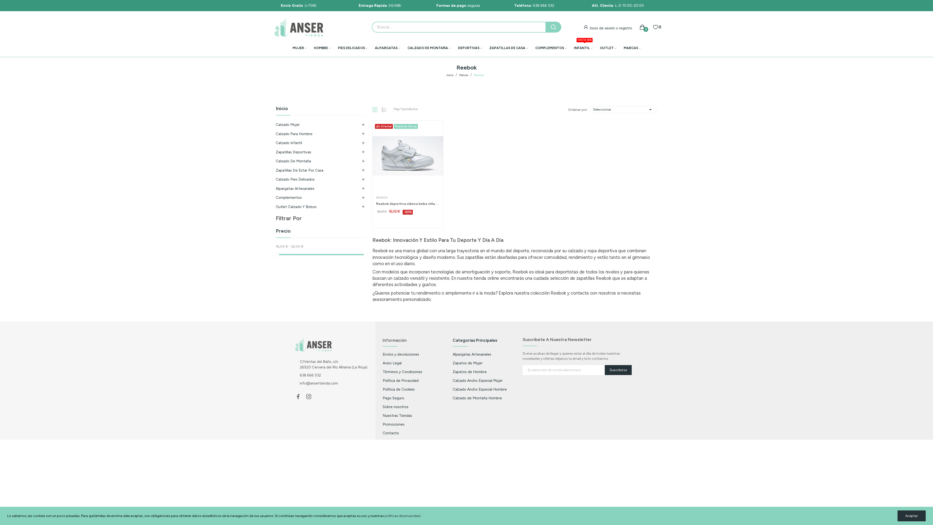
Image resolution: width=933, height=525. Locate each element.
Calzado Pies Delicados (295, 179)
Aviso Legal (392, 363)
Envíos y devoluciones (401, 354)
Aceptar (911, 516)
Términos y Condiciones (402, 371)
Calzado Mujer (288, 124)
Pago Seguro (393, 398)
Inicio (282, 108)
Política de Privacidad (401, 380)
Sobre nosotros (395, 406)
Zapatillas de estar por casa (299, 170)
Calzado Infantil (289, 143)
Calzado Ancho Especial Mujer (478, 380)
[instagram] (309, 397)
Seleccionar (623, 110)
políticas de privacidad (402, 516)
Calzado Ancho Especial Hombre (480, 389)
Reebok (382, 197)
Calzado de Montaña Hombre (477, 398)
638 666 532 (534, 5)
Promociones (394, 424)
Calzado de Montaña (293, 161)
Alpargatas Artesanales (295, 188)
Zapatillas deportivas (293, 152)
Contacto (391, 433)
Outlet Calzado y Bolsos (296, 207)
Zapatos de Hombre (470, 371)
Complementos (289, 197)
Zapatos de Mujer (468, 363)
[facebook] (298, 397)
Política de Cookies (399, 389)
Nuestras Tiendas (397, 415)
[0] (655, 27)
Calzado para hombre (294, 134)
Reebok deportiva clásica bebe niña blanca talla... (408, 204)
